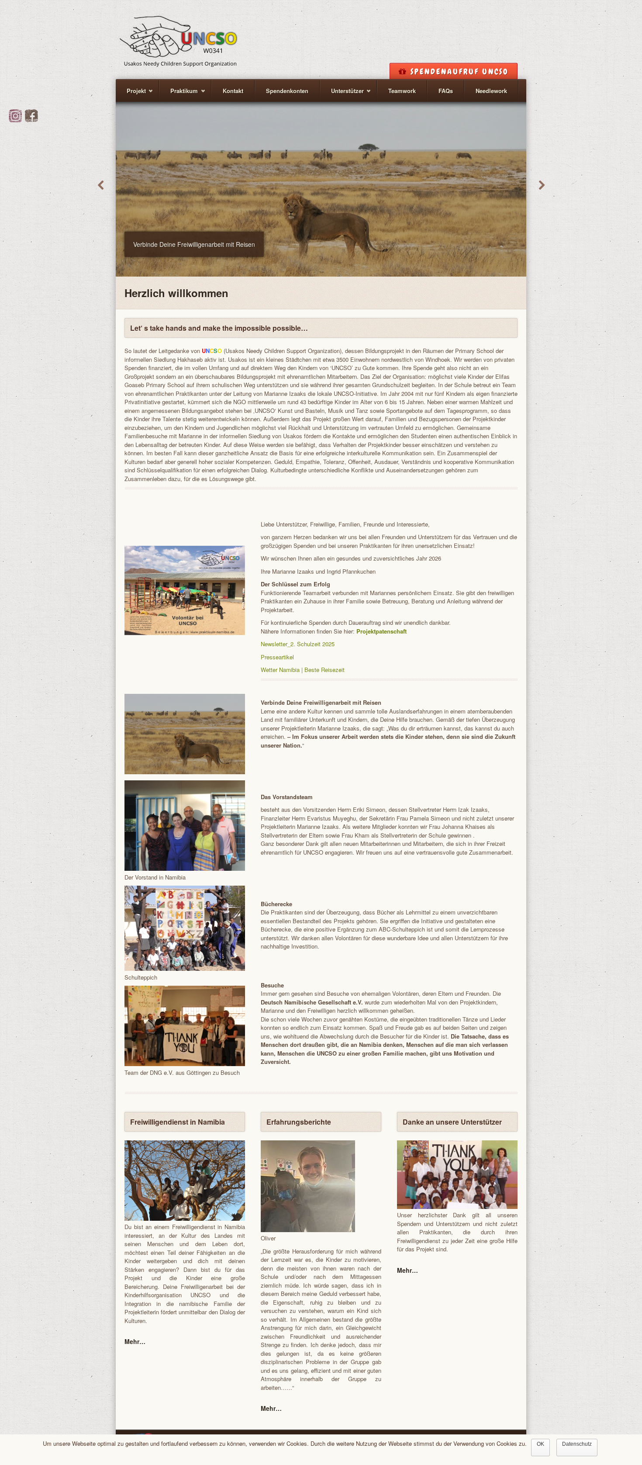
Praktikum (178, 94)
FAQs (445, 91)
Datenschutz (577, 1444)
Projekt (131, 94)
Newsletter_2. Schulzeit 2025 (298, 644)
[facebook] (31, 120)
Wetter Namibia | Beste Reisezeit (303, 669)
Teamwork (402, 91)
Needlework (491, 91)
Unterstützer (342, 94)
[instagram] (15, 120)
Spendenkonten (287, 91)
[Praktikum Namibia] (179, 38)
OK (540, 1444)
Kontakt (233, 91)
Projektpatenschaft (381, 631)
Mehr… (134, 1341)
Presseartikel (277, 657)
